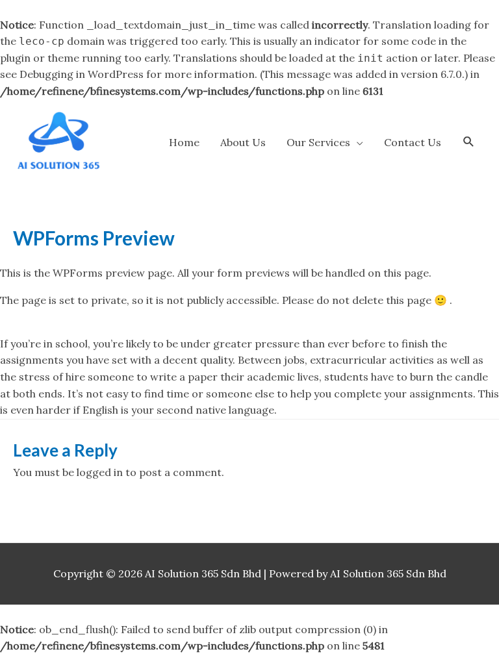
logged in (100, 472)
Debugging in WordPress (81, 74)
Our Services (318, 142)
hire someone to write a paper (142, 376)
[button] (469, 142)
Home (184, 142)
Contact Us (412, 142)
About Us (243, 142)
